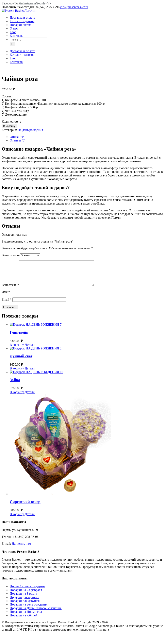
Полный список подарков (27, 586)
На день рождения (30, 130)
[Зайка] (87, 372)
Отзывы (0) (17, 140)
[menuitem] (87, 17)
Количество (10, 121)
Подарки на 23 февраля (26, 590)
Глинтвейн (19, 332)
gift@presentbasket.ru (74, 7)
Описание (17, 136)
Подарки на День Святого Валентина (36, 608)
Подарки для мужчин (24, 597)
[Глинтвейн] (87, 324)
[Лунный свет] (87, 348)
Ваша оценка (11, 255)
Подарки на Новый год (26, 611)
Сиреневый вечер (25, 502)
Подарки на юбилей (23, 615)
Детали (29, 344)
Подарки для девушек (25, 600)
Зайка (15, 380)
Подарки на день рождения (28, 604)
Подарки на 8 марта (23, 593)
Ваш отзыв (10, 285)
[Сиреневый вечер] (87, 445)
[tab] (87, 137)
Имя (6, 292)
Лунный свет (21, 356)
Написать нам (21, 543)
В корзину (9, 126)
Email (7, 299)
